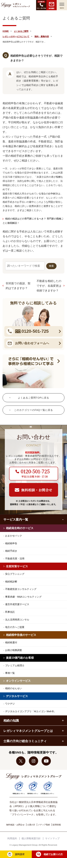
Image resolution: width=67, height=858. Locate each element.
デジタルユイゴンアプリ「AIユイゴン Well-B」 (30, 711)
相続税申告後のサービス (21, 634)
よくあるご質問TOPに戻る (33, 397)
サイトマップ (52, 838)
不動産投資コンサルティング (20, 589)
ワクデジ (10, 703)
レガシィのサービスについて (16, 36)
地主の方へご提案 (14, 627)
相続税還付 (11, 642)
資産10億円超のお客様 (20, 657)
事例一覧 (10, 673)
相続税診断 (11, 581)
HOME (6, 31)
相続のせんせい (13, 688)
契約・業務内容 (42, 36)
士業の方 (31, 825)
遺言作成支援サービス (17, 604)
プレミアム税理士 (14, 665)
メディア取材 (44, 825)
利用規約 (12, 838)
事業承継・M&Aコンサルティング (23, 596)
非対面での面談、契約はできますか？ (18, 286)
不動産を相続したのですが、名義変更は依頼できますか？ (49, 286)
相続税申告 (11, 543)
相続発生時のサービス (20, 528)
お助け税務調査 (13, 650)
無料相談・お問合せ (15, 825)
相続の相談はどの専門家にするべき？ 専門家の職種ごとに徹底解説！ (33, 220)
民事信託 (10, 612)
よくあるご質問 (21, 31)
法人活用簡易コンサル (17, 619)
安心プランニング (14, 574)
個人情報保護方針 (31, 838)
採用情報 (57, 825)
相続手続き (11, 550)
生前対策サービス (17, 566)
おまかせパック (13, 535)
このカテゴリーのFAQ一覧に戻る (33, 410)
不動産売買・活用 (14, 558)
